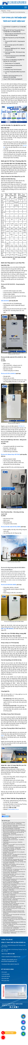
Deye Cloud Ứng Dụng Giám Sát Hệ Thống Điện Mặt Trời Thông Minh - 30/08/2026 (14, 879)
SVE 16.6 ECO (5, 300)
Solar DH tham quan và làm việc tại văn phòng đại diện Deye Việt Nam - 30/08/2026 (14, 825)
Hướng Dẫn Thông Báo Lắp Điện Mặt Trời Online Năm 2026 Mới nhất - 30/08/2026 (13, 904)
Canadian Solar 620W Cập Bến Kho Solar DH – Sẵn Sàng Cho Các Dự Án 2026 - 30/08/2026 (14, 906)
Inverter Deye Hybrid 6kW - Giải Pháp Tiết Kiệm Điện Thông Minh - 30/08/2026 (14, 862)
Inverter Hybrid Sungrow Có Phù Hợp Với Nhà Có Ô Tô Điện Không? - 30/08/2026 (14, 932)
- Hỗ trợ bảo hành (5, 978)
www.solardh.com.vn (13, 809)
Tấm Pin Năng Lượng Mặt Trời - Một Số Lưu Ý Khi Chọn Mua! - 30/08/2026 (14, 850)
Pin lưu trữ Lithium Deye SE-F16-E (10, 454)
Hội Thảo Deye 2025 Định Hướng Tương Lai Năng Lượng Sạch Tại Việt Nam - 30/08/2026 (14, 848)
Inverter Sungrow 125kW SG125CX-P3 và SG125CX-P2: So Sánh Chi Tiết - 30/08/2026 (13, 917)
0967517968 (9, 1033)
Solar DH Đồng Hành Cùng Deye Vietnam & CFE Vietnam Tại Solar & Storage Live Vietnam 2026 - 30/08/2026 (14, 912)
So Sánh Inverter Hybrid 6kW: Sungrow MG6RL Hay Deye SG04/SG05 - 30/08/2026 (14, 922)
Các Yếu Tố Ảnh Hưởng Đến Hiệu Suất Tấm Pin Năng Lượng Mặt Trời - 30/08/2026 (13, 882)
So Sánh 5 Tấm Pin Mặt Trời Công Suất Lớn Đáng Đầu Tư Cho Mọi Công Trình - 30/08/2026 (14, 823)
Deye (2, 735)
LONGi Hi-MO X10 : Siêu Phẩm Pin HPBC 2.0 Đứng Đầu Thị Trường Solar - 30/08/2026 (14, 887)
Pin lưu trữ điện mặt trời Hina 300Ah (11, 526)
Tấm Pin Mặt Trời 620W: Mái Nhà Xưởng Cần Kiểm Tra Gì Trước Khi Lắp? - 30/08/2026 (14, 927)
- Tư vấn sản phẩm (5, 974)
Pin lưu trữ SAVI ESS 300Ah (8, 584)
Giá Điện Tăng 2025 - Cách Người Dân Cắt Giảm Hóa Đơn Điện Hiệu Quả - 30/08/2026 (14, 855)
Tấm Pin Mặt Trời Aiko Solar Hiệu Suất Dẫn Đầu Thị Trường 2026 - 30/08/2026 (14, 897)
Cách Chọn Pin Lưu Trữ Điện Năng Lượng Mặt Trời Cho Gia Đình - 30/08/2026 (14, 930)
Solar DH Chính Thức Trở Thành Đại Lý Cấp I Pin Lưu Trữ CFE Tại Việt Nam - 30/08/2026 (14, 870)
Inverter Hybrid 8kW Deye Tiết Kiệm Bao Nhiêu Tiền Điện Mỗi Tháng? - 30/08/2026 (14, 838)
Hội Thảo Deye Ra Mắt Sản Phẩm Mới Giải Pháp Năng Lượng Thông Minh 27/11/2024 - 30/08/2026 (14, 830)
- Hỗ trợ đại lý (4, 972)
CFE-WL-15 (21, 426)
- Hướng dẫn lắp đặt (5, 976)
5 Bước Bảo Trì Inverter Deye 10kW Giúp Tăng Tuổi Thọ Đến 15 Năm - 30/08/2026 (14, 884)
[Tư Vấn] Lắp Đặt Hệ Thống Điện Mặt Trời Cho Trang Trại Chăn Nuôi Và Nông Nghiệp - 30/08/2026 (14, 860)
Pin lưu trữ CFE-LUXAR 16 (8, 373)
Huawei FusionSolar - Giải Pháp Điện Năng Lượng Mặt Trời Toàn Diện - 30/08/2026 (14, 899)
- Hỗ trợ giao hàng (5, 980)
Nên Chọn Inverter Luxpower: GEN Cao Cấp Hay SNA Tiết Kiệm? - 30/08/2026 (13, 865)
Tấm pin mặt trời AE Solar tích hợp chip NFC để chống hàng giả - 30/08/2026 (13, 833)
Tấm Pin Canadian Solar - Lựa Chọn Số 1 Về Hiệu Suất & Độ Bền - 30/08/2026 (14, 875)
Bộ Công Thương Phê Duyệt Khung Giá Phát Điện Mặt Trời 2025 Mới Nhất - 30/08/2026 (14, 828)
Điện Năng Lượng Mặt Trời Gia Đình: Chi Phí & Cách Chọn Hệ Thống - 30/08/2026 (14, 902)
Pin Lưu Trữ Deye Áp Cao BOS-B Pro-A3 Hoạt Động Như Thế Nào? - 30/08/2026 (14, 894)
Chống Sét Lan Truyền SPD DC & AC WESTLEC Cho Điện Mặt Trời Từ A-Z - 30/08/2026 (14, 892)
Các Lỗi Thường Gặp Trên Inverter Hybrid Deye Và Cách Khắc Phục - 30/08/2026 (14, 872)
